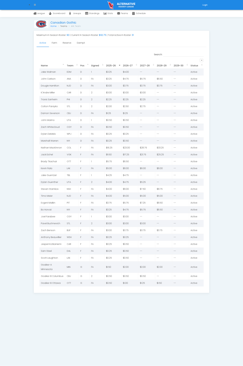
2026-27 (128, 65)
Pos (82, 65)
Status (194, 65)
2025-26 (111, 65)
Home (53, 26)
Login (205, 5)
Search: (158, 54)
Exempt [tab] (81, 42)
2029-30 (178, 65)
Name (44, 65)
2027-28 (145, 65)
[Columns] (201, 60)
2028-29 (161, 65)
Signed (95, 65)
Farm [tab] (54, 42)
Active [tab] (42, 42)
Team (70, 65)
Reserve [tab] (67, 42)
